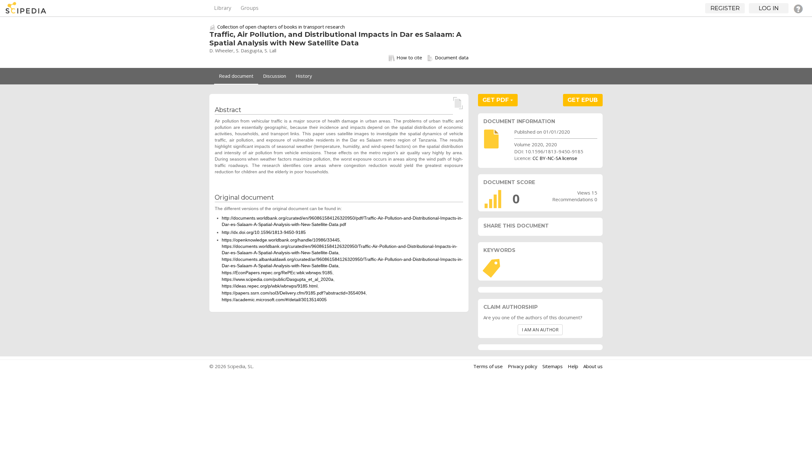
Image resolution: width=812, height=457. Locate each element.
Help (573, 366)
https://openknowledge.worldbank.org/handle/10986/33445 (281, 239)
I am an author (540, 330)
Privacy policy (522, 366)
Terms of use (488, 366)
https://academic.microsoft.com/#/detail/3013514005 (274, 299)
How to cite (409, 57)
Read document (236, 76)
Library (222, 7)
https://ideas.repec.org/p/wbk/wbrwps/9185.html (270, 285)
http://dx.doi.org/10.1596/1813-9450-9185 (264, 232)
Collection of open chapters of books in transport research (281, 26)
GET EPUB (582, 99)
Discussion (274, 76)
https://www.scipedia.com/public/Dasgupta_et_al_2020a (277, 279)
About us (593, 366)
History (304, 76)
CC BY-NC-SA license (555, 158)
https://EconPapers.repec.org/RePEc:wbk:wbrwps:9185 (277, 272)
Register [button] (725, 8)
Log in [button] (769, 8)
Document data (451, 57)
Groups (250, 7)
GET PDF (496, 99)
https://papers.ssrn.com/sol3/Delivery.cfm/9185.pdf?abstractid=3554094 (294, 292)
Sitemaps (552, 366)
